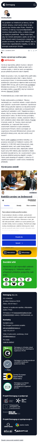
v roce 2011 (17, 89)
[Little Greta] (8, 425)
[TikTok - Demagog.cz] (28, 279)
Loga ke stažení (8, 342)
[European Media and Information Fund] (11, 412)
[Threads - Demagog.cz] (6, 284)
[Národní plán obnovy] (21, 400)
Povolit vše (19, 237)
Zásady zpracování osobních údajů (12, 440)
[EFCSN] (7, 386)
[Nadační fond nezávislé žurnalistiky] (8, 400)
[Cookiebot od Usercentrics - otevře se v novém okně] (28, 200)
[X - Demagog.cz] (21, 279)
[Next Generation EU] (11, 406)
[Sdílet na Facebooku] (29, 50)
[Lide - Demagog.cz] (21, 284)
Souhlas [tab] (7, 205)
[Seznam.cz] (21, 431)
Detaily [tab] (19, 205)
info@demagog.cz (9, 336)
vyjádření (13, 140)
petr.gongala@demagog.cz (11, 328)
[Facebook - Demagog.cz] (6, 279)
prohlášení (31, 85)
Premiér (33, 120)
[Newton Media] (22, 425)
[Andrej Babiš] (3, 193)
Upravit (18, 243)
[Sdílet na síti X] (31, 50)
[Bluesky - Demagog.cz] (13, 284)
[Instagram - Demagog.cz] (13, 279)
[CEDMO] (14, 376)
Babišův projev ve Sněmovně (16, 196)
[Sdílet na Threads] (33, 50)
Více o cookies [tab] (31, 205)
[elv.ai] (8, 431)
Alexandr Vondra (13, 91)
